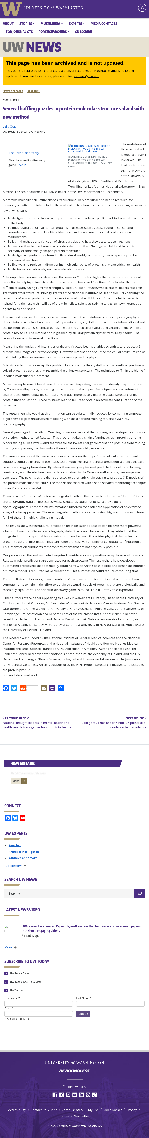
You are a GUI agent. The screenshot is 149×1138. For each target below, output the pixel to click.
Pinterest (88, 1094)
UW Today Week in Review (25, 982)
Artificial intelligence (24, 852)
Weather (15, 845)
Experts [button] (75, 23)
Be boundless (74, 1071)
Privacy (131, 1110)
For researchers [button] (53, 31)
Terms (64, 1116)
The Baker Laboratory (23, 153)
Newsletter (81, 1116)
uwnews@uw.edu (86, 76)
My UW (93, 1110)
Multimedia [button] (50, 23)
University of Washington (12, 8)
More (16, 781)
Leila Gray (9, 127)
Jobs (54, 1110)
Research (33, 91)
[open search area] (142, 8)
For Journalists (19, 31)
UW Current (16, 990)
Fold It (21, 165)
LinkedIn (81, 1094)
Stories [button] (25, 23)
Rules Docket (112, 1110)
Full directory (13, 865)
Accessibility (17, 1110)
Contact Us (38, 1110)
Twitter (61, 1094)
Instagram (67, 1094)
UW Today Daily (19, 973)
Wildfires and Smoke (23, 858)
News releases (13, 91)
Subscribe (83, 31)
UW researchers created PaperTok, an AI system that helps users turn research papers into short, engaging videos (81, 931)
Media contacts (104, 23)
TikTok (94, 1094)
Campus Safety (72, 1110)
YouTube (74, 1094)
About (8, 23)
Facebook (54, 1094)
